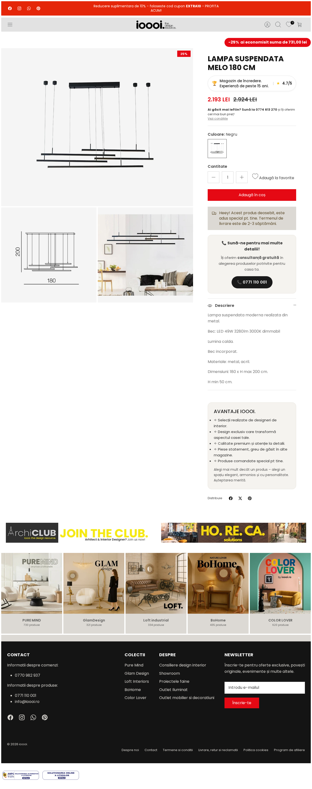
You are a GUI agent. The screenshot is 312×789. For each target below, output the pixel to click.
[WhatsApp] (29, 8)
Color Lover (135, 697)
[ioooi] (156, 24)
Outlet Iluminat (173, 689)
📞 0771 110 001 (252, 282)
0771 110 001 (25, 695)
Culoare (222, 134)
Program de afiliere (289, 750)
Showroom (169, 673)
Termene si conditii (178, 750)
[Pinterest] (38, 8)
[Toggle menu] (12, 24)
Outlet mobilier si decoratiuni (186, 697)
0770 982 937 (27, 675)
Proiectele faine (174, 681)
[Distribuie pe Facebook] (230, 498)
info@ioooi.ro (27, 701)
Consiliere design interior (182, 665)
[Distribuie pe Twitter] (240, 498)
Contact (151, 750)
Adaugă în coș (252, 195)
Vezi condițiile (218, 118)
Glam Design (137, 673)
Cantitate (217, 166)
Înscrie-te (241, 703)
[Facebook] (10, 8)
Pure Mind (134, 665)
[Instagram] (19, 8)
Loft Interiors (137, 681)
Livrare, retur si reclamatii (218, 750)
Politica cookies (256, 750)
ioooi (23, 744)
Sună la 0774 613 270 (260, 109)
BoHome (133, 689)
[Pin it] (249, 498)
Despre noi (130, 750)
